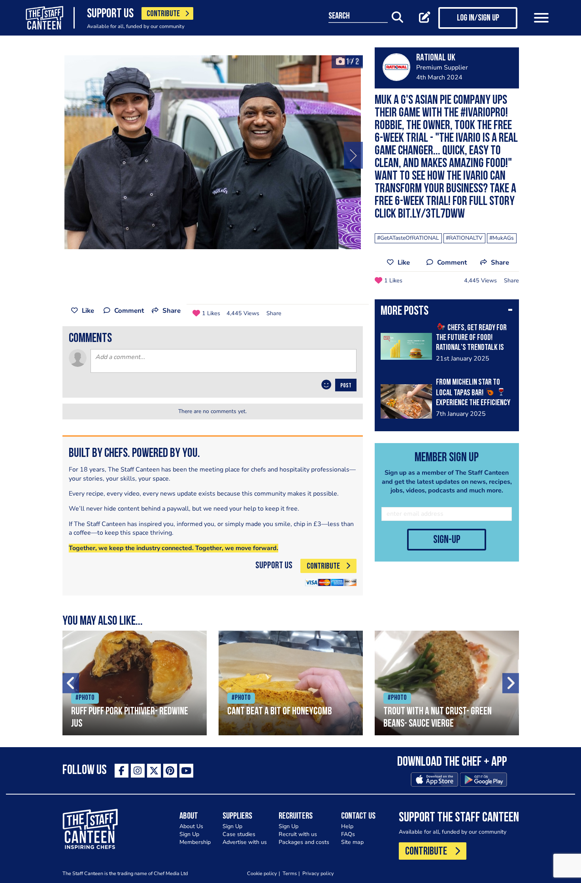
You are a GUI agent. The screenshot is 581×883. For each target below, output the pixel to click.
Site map (352, 842)
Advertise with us (245, 842)
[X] (154, 771)
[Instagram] (138, 771)
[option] (212, 152)
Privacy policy (318, 873)
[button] (447, 312)
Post (345, 386)
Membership (195, 842)
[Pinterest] (170, 771)
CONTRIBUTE (163, 14)
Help (347, 826)
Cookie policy (262, 873)
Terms (290, 873)
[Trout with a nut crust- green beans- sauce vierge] (447, 683)
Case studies (239, 834)
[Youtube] (186, 771)
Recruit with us (298, 834)
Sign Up (189, 834)
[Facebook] (121, 771)
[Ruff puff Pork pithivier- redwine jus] (134, 683)
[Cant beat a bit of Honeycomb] (291, 683)
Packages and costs (304, 842)
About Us (191, 826)
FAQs (348, 834)
